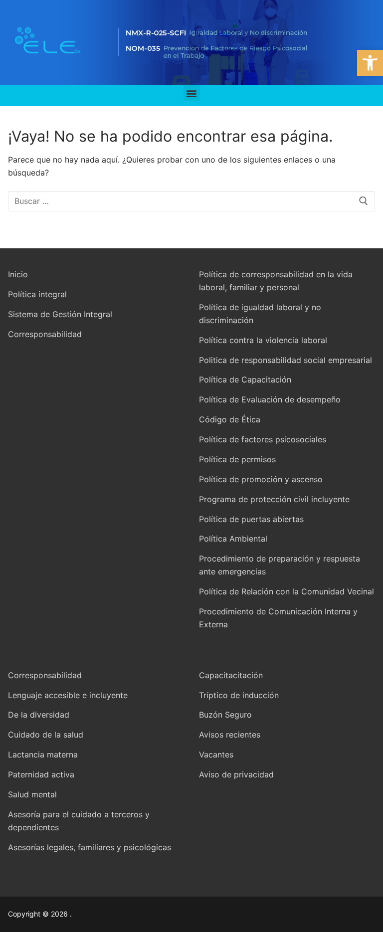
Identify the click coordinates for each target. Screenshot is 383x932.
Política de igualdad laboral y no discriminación (260, 313)
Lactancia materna (43, 754)
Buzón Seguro (225, 715)
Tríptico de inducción (239, 695)
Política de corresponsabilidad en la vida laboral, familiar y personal (276, 280)
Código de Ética (229, 419)
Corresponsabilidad (45, 334)
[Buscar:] (191, 201)
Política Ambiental (233, 539)
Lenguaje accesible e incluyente (68, 695)
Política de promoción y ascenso (261, 479)
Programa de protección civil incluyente (274, 499)
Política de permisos (237, 459)
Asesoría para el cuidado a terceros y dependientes (79, 820)
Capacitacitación (231, 675)
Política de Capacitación (245, 379)
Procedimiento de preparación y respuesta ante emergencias (279, 565)
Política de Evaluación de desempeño (270, 399)
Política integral (37, 294)
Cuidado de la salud (45, 735)
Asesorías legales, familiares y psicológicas (89, 847)
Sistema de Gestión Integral (60, 314)
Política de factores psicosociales (262, 439)
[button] (370, 63)
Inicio (18, 274)
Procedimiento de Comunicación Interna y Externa (278, 617)
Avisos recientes (229, 735)
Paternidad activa (41, 774)
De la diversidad (38, 715)
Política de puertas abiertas (251, 519)
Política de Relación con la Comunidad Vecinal (286, 591)
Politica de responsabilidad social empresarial (285, 360)
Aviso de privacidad (236, 774)
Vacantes (216, 754)
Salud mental (32, 794)
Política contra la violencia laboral (263, 340)
